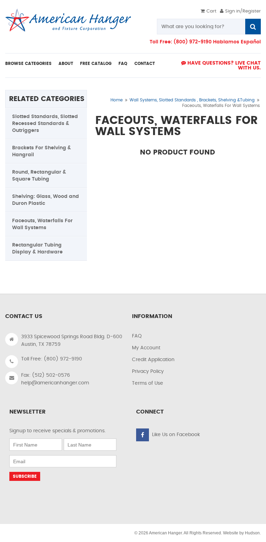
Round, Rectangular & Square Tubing (39, 176)
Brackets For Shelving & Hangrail (41, 151)
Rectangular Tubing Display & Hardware (37, 249)
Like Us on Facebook (176, 434)
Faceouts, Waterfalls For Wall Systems (42, 224)
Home (116, 100)
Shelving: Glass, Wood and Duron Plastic (45, 200)
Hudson (252, 533)
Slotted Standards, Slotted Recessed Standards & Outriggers (45, 123)
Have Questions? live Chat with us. (223, 65)
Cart (211, 11)
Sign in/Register (243, 11)
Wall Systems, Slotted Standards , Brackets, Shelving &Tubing (192, 100)
